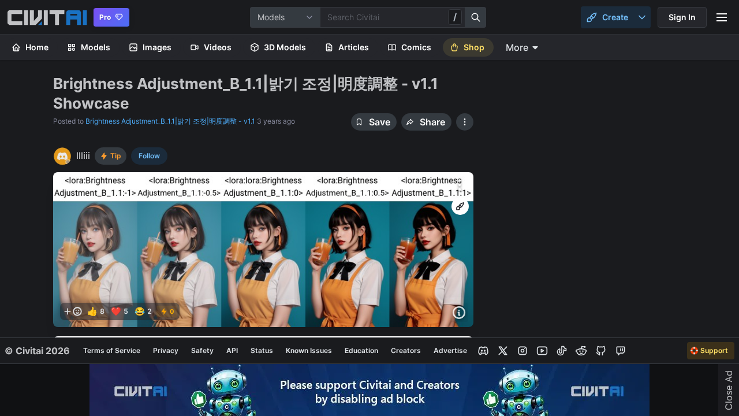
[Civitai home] (47, 17)
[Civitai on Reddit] (581, 351)
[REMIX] (460, 206)
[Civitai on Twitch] (620, 351)
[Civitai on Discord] (483, 351)
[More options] (459, 185)
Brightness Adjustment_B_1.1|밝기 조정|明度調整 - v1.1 (170, 121)
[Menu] (722, 17)
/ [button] (455, 17)
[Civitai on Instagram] (522, 351)
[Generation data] (459, 312)
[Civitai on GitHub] (601, 351)
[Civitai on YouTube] (542, 351)
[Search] (475, 17)
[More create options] (642, 17)
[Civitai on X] (503, 351)
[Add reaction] (72, 311)
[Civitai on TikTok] (562, 351)
